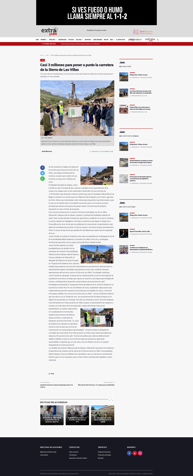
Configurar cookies (147, 474)
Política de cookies (135, 474)
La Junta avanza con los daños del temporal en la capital (102, 420)
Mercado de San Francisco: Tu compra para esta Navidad (96, 385)
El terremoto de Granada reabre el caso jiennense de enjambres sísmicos (140, 179)
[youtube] (134, 453)
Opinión (43, 39)
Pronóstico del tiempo (104, 455)
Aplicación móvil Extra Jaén (48, 452)
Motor (106, 39)
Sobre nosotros (73, 452)
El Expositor (120, 39)
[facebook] (42, 167)
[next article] (147, 44)
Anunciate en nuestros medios (78, 458)
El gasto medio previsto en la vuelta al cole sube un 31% (77, 420)
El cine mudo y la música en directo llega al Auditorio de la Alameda (80, 44)
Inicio (41, 55)
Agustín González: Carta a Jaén (140, 231)
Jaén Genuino (97, 39)
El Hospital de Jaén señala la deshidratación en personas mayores (52, 420)
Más (111, 39)
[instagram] (140, 453)
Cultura (78, 39)
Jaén (37, 39)
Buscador (101, 458)
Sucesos (71, 39)
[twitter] (42, 173)
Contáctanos (73, 455)
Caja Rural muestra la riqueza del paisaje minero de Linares (56, 386)
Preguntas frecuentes (104, 452)
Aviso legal (112, 474)
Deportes (88, 39)
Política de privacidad (122, 474)
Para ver (52, 39)
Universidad (62, 39)
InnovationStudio (74, 474)
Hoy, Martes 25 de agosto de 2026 (96, 30)
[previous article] (151, 44)
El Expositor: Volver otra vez (139, 75)
